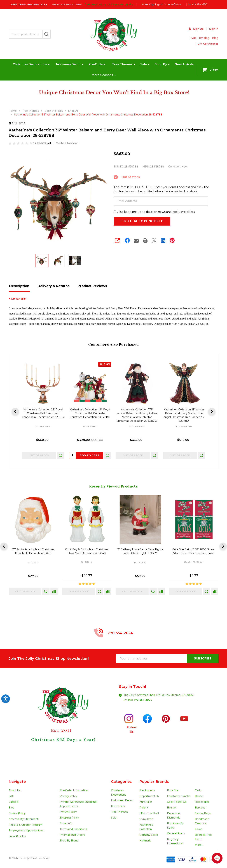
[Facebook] (127, 240)
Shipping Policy (69, 817)
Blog (215, 38)
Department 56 (149, 796)
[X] (154, 240)
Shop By (161, 64)
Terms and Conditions (73, 829)
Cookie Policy (17, 813)
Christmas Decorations (30, 64)
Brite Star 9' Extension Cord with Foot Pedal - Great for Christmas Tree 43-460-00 (193, 553)
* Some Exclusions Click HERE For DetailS (109, 4)
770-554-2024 (143, 699)
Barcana (200, 807)
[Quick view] (60, 455)
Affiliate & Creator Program (26, 824)
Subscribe (202, 658)
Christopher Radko (178, 796)
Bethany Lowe (148, 834)
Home (13, 110)
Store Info (66, 823)
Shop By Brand (69, 840)
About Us (14, 790)
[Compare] (54, 591)
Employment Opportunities (26, 830)
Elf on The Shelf (149, 813)
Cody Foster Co (176, 801)
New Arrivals (184, 64)
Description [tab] (19, 286)
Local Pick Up (17, 836)
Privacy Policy (68, 796)
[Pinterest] (172, 240)
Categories (121, 781)
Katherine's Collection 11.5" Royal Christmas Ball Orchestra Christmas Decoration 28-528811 (90, 413)
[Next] (211, 411)
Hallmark (145, 840)
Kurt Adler (145, 801)
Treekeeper (202, 801)
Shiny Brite (146, 819)
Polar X (143, 807)
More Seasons (102, 75)
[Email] (136, 240)
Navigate (17, 781)
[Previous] (15, 411)
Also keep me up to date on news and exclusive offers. (156, 212)
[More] (49, 64)
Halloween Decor (68, 64)
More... (199, 844)
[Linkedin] (163, 240)
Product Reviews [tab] (92, 286)
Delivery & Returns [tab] (53, 286)
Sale (143, 64)
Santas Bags (202, 813)
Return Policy (68, 811)
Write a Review (67, 143)
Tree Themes (122, 64)
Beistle (171, 807)
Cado (198, 790)
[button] (61, 724)
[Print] (145, 240)
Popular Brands (154, 781)
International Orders (72, 834)
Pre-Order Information (74, 790)
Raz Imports (147, 790)
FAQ (193, 38)
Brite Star (173, 790)
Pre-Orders (97, 64)
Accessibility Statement (23, 819)
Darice (199, 796)
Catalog (204, 38)
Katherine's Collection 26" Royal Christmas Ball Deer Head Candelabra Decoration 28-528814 (43, 413)
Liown (198, 829)
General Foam (176, 833)
